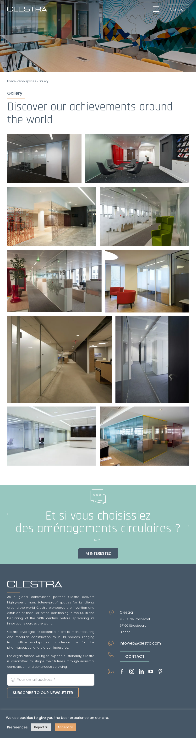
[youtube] (150, 671)
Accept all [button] (65, 727)
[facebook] (122, 671)
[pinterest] (160, 671)
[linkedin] (141, 671)
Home (11, 81)
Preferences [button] (17, 727)
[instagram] (131, 671)
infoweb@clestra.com (140, 643)
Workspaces (27, 81)
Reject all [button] (41, 727)
